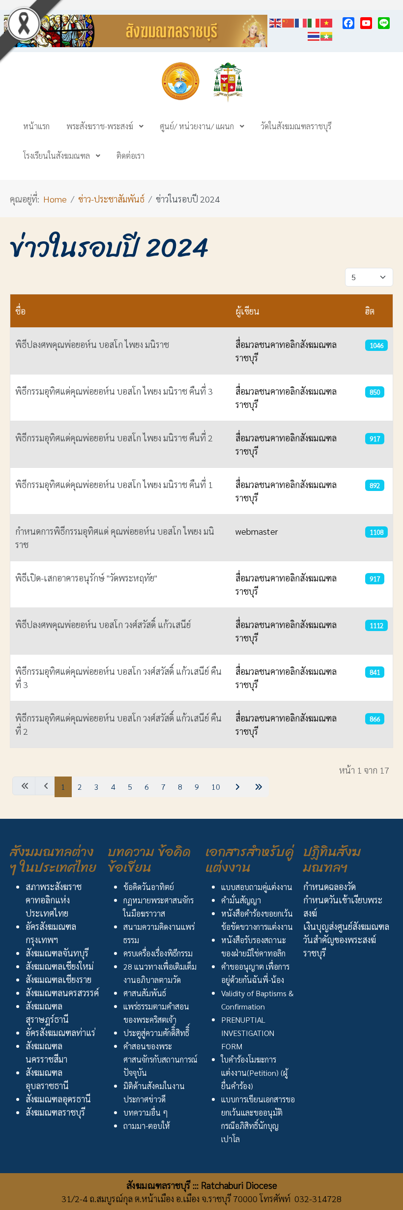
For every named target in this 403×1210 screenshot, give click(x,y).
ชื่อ (20, 311)
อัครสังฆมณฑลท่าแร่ (60, 1032)
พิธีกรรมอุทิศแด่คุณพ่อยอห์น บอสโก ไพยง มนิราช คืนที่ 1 (114, 484)
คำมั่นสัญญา (241, 900)
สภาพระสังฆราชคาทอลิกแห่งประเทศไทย (54, 900)
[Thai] (314, 34)
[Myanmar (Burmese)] (326, 34)
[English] (275, 21)
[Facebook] (348, 23)
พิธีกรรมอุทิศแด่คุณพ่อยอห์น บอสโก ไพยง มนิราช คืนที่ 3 (114, 391)
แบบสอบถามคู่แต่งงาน (256, 887)
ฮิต (369, 311)
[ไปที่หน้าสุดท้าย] (257, 787)
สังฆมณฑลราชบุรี (55, 1112)
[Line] (384, 23)
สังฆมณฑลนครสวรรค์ (62, 992)
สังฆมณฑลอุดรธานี (58, 1098)
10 (215, 786)
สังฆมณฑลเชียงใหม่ (59, 966)
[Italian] (314, 21)
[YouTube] (366, 23)
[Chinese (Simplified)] (288, 21)
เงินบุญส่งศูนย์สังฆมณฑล (346, 926)
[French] (301, 21)
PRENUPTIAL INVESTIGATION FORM (247, 1032)
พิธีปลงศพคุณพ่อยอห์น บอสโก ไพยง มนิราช (92, 344)
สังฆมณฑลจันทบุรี (57, 952)
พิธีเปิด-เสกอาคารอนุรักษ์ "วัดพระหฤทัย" (86, 577)
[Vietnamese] (326, 21)
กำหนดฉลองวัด (329, 886)
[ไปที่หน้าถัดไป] (236, 787)
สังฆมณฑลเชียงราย (58, 979)
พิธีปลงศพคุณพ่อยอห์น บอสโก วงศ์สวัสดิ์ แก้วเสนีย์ (103, 624)
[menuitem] (36, 126)
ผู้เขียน (247, 311)
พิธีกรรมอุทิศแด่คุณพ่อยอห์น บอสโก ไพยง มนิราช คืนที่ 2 (114, 437)
